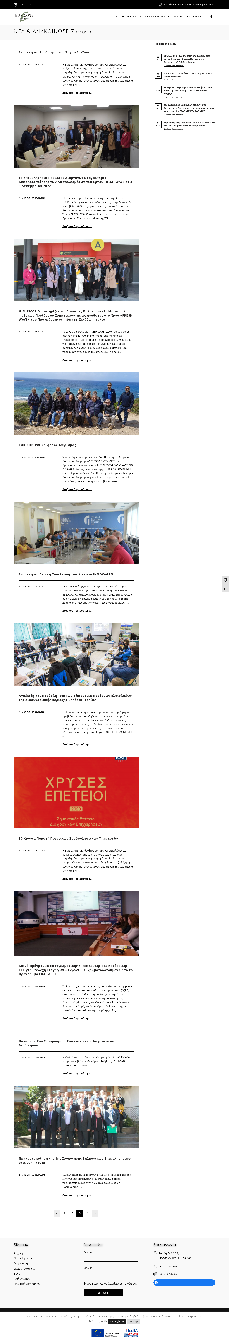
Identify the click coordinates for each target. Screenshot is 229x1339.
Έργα (17, 1273)
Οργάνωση (21, 1263)
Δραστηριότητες (24, 1268)
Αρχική (18, 1253)
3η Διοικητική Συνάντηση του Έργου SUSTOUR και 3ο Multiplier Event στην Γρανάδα (189, 124)
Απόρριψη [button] (133, 1321)
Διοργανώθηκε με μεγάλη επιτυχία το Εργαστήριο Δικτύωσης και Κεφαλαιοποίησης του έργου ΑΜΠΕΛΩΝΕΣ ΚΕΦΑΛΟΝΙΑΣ (189, 108)
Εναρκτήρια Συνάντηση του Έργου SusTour (54, 52)
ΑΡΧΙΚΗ (119, 16)
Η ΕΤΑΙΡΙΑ (132, 16)
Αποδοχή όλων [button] (117, 1321)
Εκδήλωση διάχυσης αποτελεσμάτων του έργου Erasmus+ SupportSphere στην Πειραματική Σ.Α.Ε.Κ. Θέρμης (187, 59)
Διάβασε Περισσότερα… (77, 93)
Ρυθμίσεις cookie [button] (98, 1321)
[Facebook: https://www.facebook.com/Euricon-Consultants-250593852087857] (184, 1282)
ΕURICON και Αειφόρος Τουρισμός (47, 445)
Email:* (88, 1268)
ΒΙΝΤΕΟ (178, 16)
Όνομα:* (89, 1252)
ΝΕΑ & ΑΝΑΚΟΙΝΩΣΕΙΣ (158, 16)
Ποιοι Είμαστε (23, 1258)
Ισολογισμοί (22, 1278)
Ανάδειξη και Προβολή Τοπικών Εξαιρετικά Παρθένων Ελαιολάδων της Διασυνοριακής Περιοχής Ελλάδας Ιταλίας (75, 698)
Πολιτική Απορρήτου (27, 1284)
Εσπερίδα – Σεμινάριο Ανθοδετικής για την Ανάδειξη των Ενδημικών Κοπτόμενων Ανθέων (188, 90)
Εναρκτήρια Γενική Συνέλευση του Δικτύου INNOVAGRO (66, 574)
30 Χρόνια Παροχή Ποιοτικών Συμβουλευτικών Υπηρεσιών (68, 838)
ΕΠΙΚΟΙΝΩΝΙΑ (194, 16)
